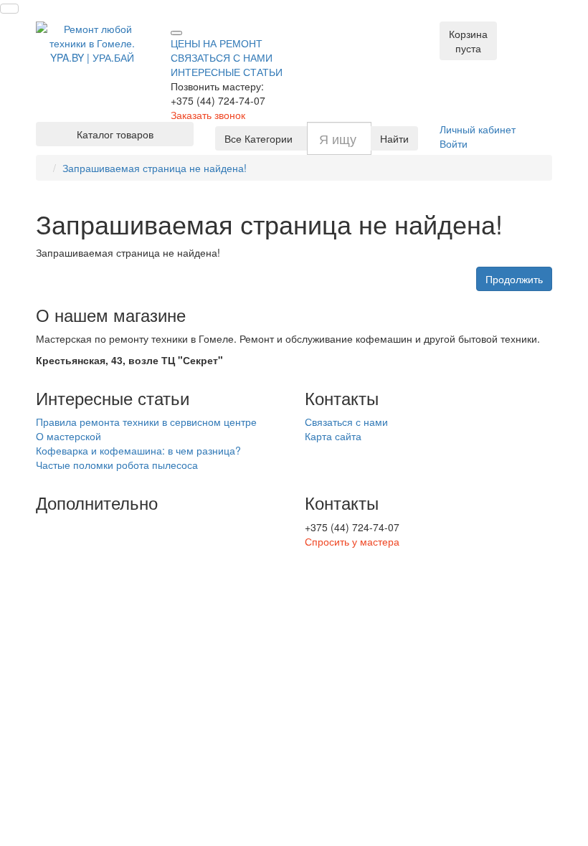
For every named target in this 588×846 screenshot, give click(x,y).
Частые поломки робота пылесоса (117, 464)
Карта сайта (333, 436)
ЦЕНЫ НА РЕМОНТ (216, 43)
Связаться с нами (346, 421)
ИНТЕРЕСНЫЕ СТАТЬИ (227, 72)
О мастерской (68, 436)
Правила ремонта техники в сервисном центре (146, 421)
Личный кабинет (478, 129)
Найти (394, 138)
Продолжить (514, 279)
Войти (454, 143)
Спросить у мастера (352, 541)
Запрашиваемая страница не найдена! (154, 168)
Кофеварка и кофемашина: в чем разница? (138, 450)
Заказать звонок (208, 115)
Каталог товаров (115, 134)
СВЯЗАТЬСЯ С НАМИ (221, 57)
